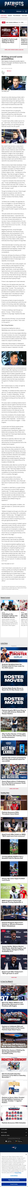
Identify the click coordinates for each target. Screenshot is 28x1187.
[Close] (26, 1154)
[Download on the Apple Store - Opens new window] (8, 1141)
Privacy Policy (18, 1172)
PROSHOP (18, 11)
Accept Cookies (14, 1184)
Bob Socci (9, 70)
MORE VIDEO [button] (14, 977)
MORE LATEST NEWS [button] (14, 788)
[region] (14, 1169)
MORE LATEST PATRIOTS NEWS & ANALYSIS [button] (14, 49)
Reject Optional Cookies (14, 1179)
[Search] (23, 11)
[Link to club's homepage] (3, 11)
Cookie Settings (14, 1175)
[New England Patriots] (14, 1148)
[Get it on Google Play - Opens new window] (18, 1142)
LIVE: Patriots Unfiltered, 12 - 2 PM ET (15, 22)
